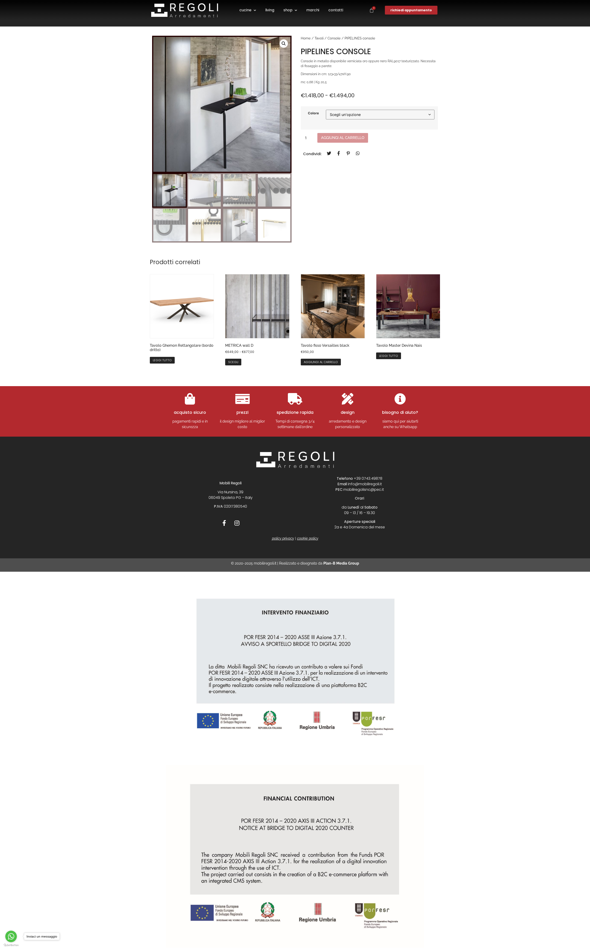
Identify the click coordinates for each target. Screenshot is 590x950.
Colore (313, 113)
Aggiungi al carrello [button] (321, 362)
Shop (287, 10)
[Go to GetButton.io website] (11, 945)
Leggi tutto (162, 360)
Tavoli (319, 38)
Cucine (245, 10)
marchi (312, 10)
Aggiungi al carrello (342, 138)
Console (334, 38)
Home (306, 38)
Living (269, 10)
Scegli (233, 362)
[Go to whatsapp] (11, 936)
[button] (284, 43)
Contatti (335, 10)
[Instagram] (237, 523)
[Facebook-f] (224, 523)
